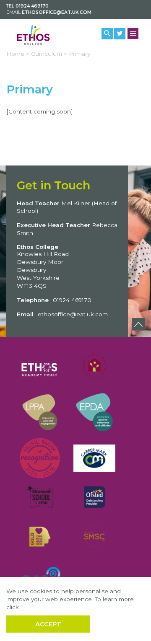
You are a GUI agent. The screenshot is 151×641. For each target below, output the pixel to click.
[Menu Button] (133, 33)
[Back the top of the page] (138, 324)
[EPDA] (94, 412)
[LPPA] (40, 412)
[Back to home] (38, 34)
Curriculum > (49, 53)
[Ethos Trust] (40, 366)
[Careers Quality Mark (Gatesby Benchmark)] (94, 458)
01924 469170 (32, 6)
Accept (48, 624)
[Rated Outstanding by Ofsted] (94, 497)
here (27, 607)
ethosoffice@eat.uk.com (56, 12)
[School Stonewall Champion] (40, 497)
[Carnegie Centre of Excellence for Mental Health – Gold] (40, 536)
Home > (17, 53)
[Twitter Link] (119, 33)
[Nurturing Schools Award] (94, 366)
